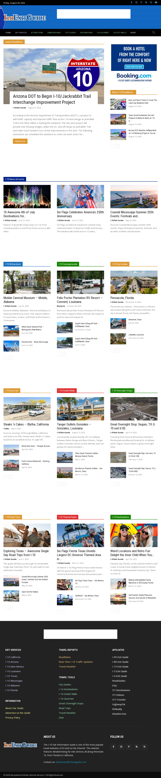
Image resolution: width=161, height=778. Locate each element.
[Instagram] (136, 2)
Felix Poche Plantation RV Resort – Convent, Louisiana (80, 300)
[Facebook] (131, 2)
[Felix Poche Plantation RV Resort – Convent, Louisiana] (80, 282)
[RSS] (146, 2)
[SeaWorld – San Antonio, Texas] (65, 599)
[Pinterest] (141, 2)
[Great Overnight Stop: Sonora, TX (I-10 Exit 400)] (118, 472)
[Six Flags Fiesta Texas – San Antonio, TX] (65, 584)
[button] (154, 32)
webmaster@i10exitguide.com (71, 762)
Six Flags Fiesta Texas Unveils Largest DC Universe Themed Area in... (79, 555)
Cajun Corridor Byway (30, 592)
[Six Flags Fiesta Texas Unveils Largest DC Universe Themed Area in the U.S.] (80, 535)
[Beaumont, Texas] (118, 323)
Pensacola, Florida (122, 298)
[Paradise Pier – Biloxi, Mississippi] (11, 346)
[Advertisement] (93, 14)
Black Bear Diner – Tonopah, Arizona (36, 446)
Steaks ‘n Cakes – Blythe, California (26, 424)
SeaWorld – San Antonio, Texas (87, 596)
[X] (151, 2)
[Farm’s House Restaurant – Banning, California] (11, 465)
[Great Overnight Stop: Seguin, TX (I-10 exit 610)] (134, 408)
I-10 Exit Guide (19, 107)
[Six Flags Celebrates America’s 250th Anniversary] (80, 196)
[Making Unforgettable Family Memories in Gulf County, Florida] (118, 584)
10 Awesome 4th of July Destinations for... (19, 214)
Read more (20, 141)
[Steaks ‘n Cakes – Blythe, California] (27, 408)
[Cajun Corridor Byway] (11, 595)
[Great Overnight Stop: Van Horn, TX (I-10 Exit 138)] (118, 457)
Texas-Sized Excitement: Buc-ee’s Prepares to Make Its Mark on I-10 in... (142, 118)
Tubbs (6, 428)
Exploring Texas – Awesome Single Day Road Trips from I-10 (26, 553)
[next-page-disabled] (64, 611)
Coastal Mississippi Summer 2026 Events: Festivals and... (132, 214)
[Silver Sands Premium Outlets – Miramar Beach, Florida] (65, 457)
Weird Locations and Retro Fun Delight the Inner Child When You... (132, 553)
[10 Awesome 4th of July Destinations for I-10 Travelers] (27, 196)
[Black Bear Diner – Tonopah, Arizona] (11, 450)
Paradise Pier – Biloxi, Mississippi (35, 342)
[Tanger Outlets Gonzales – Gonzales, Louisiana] (80, 408)
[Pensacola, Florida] (134, 282)
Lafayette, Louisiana (136, 335)
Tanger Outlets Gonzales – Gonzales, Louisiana (74, 426)
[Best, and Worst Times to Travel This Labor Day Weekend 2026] (118, 104)
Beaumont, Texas (135, 320)
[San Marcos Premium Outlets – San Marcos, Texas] (65, 472)
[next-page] (117, 146)
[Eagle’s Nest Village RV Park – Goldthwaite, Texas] (65, 327)
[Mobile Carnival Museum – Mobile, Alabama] (27, 282)
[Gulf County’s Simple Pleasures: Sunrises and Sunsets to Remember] (118, 599)
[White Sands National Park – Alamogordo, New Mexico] (11, 330)
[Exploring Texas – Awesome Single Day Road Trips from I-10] (27, 535)
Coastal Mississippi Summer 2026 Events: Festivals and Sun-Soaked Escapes (35, 579)
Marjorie (61, 306)
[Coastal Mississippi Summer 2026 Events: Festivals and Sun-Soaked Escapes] (134, 196)
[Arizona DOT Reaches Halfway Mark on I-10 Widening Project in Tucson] (118, 134)
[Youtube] (156, 2)
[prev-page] (112, 146)
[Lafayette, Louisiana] (118, 338)
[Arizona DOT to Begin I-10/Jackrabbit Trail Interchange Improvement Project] (53, 76)
